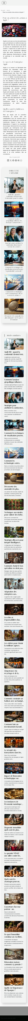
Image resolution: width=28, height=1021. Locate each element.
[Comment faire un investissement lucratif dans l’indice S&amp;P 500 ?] (14, 716)
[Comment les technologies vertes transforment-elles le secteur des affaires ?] (14, 282)
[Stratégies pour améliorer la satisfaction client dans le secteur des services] (14, 234)
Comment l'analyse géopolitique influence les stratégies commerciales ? (14, 220)
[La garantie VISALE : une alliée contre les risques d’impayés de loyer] (14, 845)
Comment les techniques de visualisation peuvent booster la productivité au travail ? (14, 269)
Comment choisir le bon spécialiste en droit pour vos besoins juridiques (13, 568)
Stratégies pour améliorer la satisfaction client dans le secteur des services (14, 245)
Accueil (3, 10)
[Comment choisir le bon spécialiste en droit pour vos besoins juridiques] (14, 557)
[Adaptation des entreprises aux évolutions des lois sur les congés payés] (14, 583)
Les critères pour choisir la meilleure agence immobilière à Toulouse (13, 645)
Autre (8, 10)
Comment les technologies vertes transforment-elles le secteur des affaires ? (14, 293)
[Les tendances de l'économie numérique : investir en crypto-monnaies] (14, 793)
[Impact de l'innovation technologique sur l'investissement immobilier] (14, 768)
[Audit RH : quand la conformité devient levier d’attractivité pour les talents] (14, 185)
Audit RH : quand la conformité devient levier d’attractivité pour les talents (14, 196)
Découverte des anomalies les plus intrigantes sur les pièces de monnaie (14, 318)
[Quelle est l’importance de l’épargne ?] (14, 979)
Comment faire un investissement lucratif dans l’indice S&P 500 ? (13, 726)
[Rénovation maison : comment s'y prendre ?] (14, 954)
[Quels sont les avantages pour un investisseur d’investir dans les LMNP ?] (14, 871)
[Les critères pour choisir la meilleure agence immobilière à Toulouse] (14, 635)
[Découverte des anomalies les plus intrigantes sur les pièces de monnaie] (14, 306)
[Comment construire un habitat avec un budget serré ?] (14, 690)
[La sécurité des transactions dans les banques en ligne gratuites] (14, 742)
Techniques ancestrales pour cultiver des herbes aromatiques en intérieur (13, 514)
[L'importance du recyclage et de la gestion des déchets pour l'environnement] (14, 662)
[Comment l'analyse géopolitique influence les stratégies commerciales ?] (14, 209)
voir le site (6, 77)
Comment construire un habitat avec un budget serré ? (13, 701)
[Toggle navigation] (4, 2)
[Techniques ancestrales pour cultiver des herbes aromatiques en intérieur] (14, 504)
